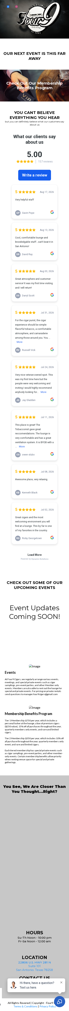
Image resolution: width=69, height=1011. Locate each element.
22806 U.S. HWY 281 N (34, 962)
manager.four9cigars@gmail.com (41, 694)
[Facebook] (8, 6)
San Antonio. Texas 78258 (34, 970)
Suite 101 (34, 966)
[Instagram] (16, 6)
